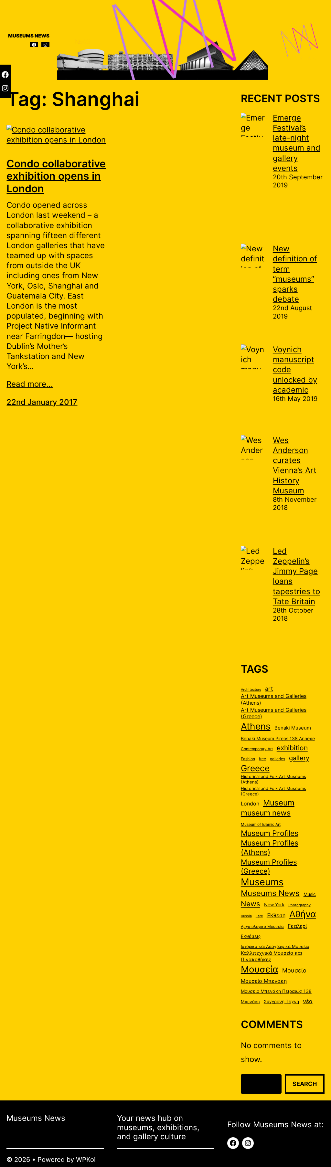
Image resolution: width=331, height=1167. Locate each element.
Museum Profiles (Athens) (269, 847)
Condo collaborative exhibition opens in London (56, 176)
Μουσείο (294, 970)
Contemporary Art (257, 748)
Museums (262, 882)
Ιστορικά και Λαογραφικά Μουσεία (275, 946)
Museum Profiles (269, 833)
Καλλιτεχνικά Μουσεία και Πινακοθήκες (271, 956)
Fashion (248, 758)
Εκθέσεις (251, 936)
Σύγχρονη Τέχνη (281, 1001)
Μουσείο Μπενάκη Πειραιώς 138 (276, 991)
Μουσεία (259, 969)
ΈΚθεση (276, 915)
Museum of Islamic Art (261, 824)
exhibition (292, 748)
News (250, 903)
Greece (255, 768)
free (262, 758)
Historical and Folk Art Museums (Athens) (273, 779)
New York (274, 904)
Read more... (29, 384)
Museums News (270, 893)
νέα (308, 1001)
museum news (266, 812)
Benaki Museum (292, 728)
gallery (299, 758)
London (250, 803)
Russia (246, 916)
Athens (256, 726)
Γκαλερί (297, 926)
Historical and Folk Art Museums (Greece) (273, 791)
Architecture (251, 690)
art (269, 688)
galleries (277, 758)
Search (305, 1083)
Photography (299, 905)
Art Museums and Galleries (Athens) (273, 699)
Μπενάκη (250, 1001)
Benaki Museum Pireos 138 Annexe (278, 738)
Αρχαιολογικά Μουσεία (262, 926)
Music (310, 894)
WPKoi (86, 1159)
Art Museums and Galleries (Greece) (273, 713)
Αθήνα (302, 914)
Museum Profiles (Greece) (269, 866)
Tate (259, 916)
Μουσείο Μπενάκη (264, 981)
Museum (278, 802)
